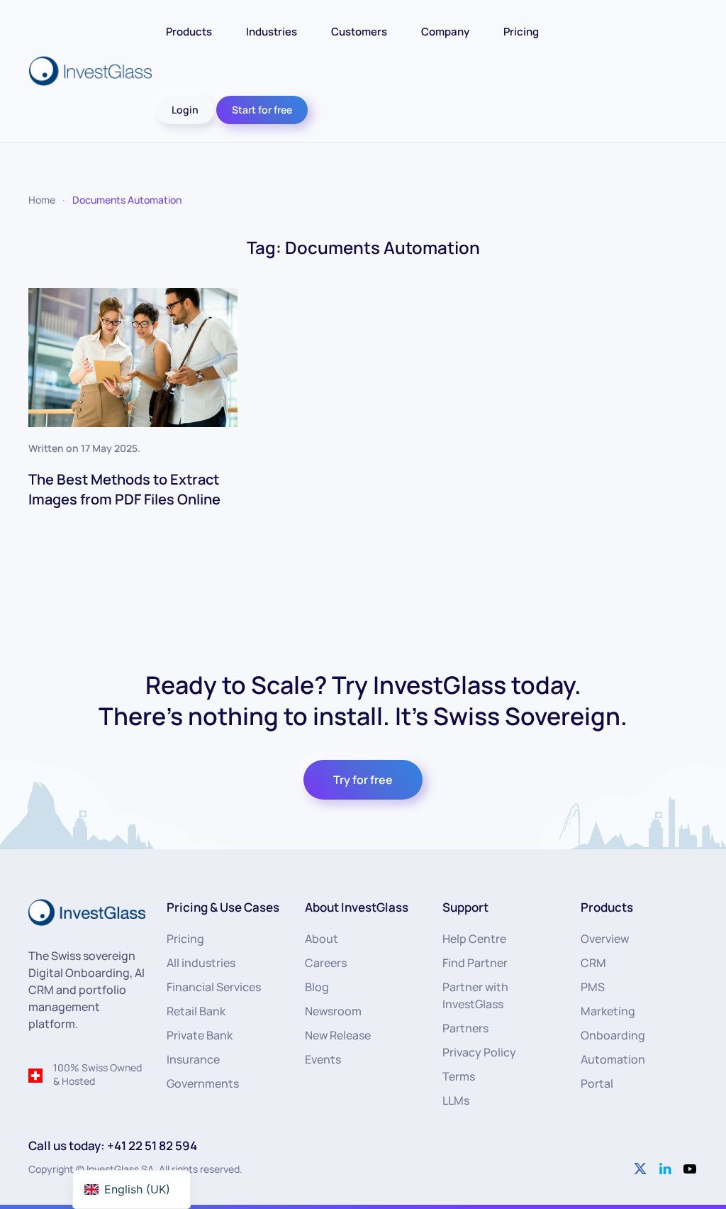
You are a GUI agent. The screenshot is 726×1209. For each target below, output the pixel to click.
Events (323, 1059)
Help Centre (474, 938)
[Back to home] (92, 71)
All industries (201, 963)
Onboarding (613, 1035)
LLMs (455, 1100)
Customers (359, 31)
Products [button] (189, 31)
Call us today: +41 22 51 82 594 (112, 1145)
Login (185, 109)
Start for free (262, 109)
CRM (593, 963)
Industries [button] (271, 31)
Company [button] (445, 31)
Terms (458, 1076)
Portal (597, 1083)
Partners (465, 1028)
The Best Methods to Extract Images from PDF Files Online (124, 489)
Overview (605, 938)
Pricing (521, 31)
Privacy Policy (479, 1052)
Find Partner (475, 963)
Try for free (363, 780)
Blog (317, 987)
